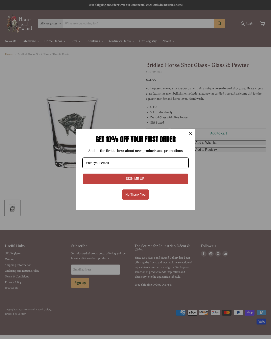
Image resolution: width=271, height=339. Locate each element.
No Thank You (135, 194)
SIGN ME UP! (135, 178)
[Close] (190, 133)
